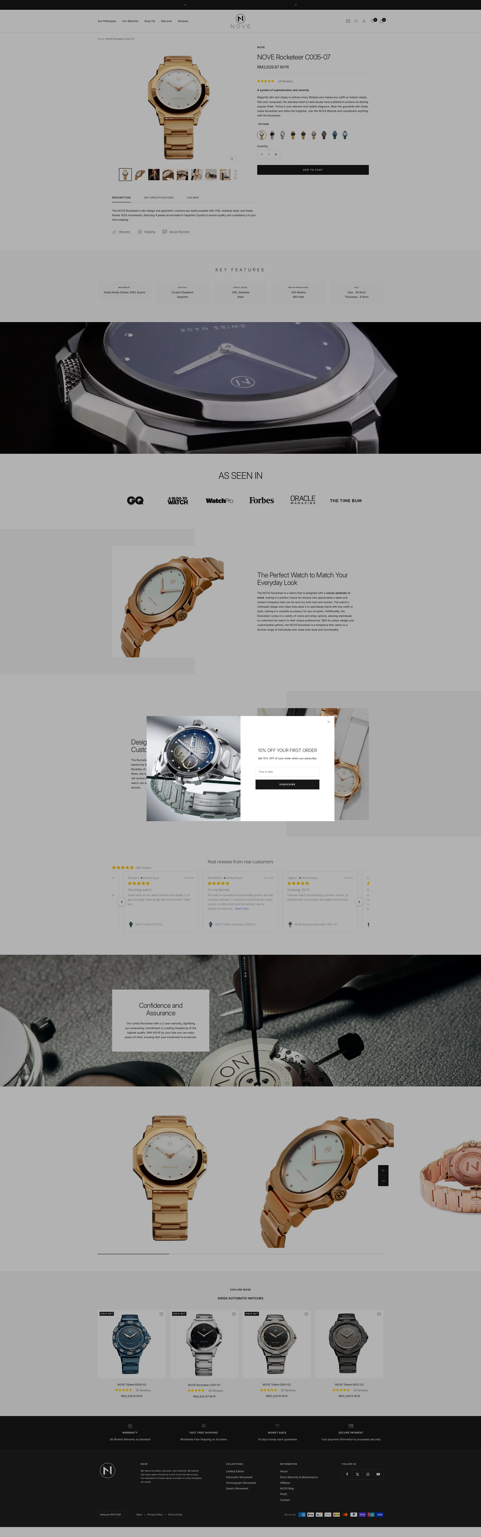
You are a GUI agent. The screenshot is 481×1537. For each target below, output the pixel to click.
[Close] (328, 722)
